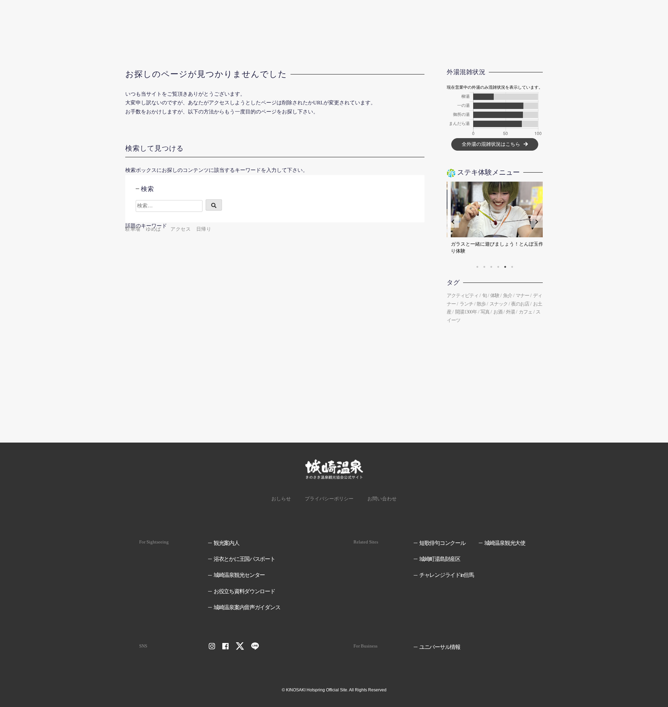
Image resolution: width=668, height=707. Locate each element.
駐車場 (133, 229)
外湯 (510, 312)
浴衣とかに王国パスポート (244, 559)
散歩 (481, 304)
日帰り (204, 229)
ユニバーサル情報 (439, 647)
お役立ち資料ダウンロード (244, 591)
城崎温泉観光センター (239, 575)
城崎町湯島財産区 (439, 559)
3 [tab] (491, 266)
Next (537, 222)
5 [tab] (505, 266)
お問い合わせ (382, 498)
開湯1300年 (466, 312)
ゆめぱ (153, 229)
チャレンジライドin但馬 (446, 575)
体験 (494, 295)
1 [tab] (477, 266)
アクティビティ (462, 295)
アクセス (180, 229)
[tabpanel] (494, 222)
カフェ (525, 312)
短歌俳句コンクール (442, 543)
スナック (499, 304)
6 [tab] (512, 266)
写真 (485, 312)
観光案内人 (226, 543)
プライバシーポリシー (329, 498)
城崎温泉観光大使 (504, 543)
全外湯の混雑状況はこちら (491, 144)
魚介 (507, 295)
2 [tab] (484, 266)
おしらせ (281, 498)
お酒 (497, 312)
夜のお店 (520, 304)
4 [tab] (498, 266)
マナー (522, 295)
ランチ (466, 304)
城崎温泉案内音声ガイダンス (247, 607)
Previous (453, 222)
